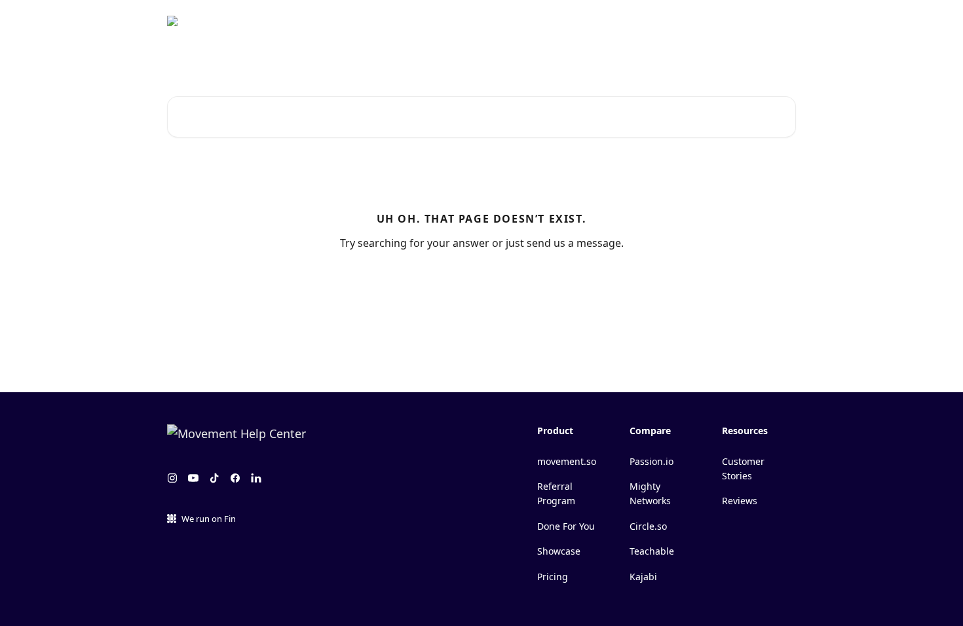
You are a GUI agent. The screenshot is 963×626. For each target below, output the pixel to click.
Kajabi (643, 576)
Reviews (739, 500)
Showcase (558, 551)
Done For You (566, 526)
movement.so (566, 461)
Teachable (652, 551)
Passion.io (651, 461)
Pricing (552, 576)
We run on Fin (208, 519)
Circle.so (648, 526)
